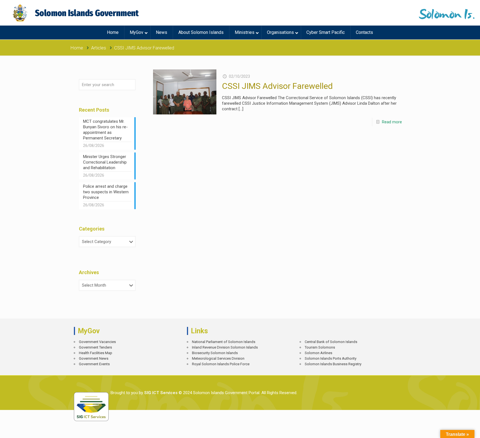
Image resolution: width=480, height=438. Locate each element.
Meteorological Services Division (218, 358)
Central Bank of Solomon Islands (331, 342)
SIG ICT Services (160, 392)
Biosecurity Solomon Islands (215, 353)
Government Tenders (95, 347)
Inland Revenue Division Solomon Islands (225, 347)
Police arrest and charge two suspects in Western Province (106, 192)
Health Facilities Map (95, 353)
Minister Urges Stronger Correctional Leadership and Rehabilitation (105, 162)
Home (77, 48)
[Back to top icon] (456, 429)
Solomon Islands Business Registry (333, 364)
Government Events (94, 364)
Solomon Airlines (318, 353)
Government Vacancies (97, 342)
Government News (93, 358)
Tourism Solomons (320, 347)
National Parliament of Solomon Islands (223, 342)
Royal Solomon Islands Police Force (220, 364)
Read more (392, 121)
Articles (98, 48)
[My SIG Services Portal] (76, 13)
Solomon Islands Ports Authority (330, 358)
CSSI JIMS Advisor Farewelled (277, 86)
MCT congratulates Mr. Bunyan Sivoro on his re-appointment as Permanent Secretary (105, 130)
